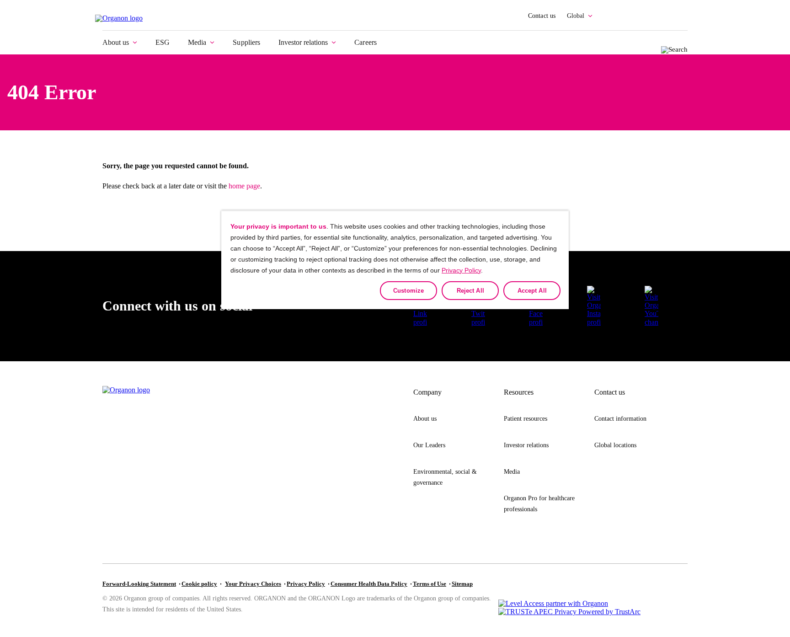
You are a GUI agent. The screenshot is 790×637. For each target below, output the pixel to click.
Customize (408, 290)
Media (197, 42)
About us (115, 42)
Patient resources (525, 418)
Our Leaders (429, 445)
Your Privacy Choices (253, 583)
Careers (365, 42)
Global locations (615, 445)
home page (244, 186)
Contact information (620, 418)
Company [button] (427, 392)
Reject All (470, 290)
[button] (651, 306)
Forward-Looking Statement (139, 583)
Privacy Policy (306, 583)
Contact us (542, 15)
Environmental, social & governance (445, 477)
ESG (162, 42)
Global (575, 15)
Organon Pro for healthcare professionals (539, 504)
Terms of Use (429, 583)
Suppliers (246, 42)
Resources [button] (519, 392)
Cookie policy (199, 583)
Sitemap (462, 583)
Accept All (532, 290)
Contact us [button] (609, 392)
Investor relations (303, 42)
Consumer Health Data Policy (369, 583)
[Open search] (672, 49)
